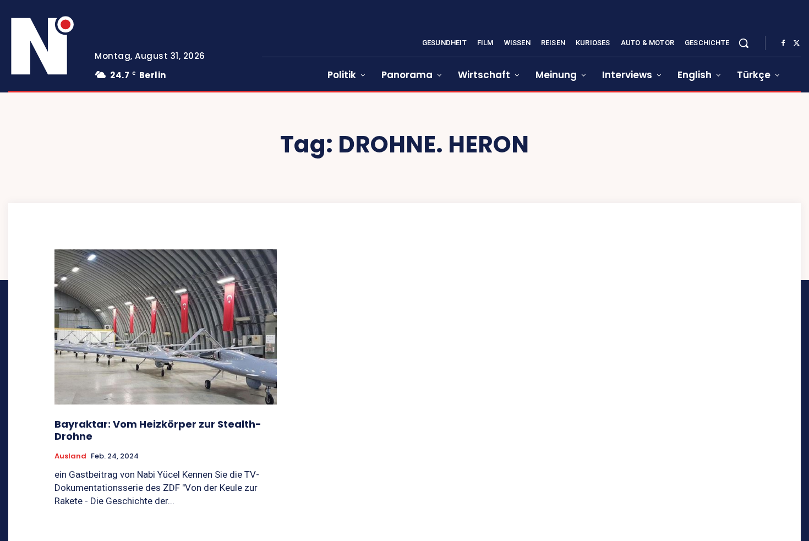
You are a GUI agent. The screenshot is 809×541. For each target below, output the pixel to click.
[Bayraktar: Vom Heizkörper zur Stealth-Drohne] (165, 327)
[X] (796, 43)
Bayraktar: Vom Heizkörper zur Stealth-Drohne (157, 430)
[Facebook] (783, 43)
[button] (743, 43)
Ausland (70, 456)
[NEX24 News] (43, 46)
